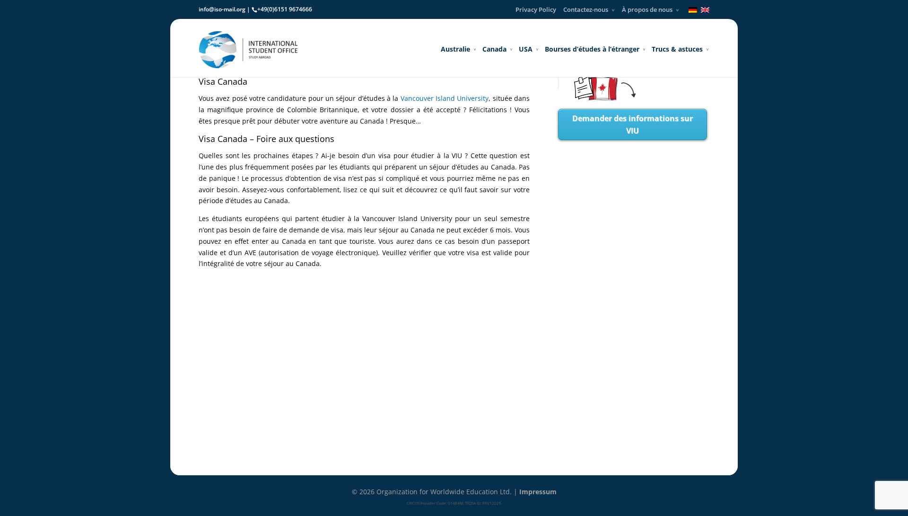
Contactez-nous (585, 9)
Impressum (538, 491)
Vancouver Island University (445, 98)
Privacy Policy (535, 9)
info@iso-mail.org (222, 9)
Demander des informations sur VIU (632, 124)
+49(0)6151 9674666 (284, 9)
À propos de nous (647, 9)
